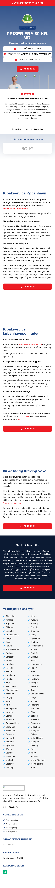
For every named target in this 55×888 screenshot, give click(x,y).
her (19, 419)
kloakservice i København (15, 209)
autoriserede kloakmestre (30, 344)
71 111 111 (24, 416)
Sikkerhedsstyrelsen (12, 503)
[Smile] (5, 872)
